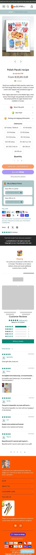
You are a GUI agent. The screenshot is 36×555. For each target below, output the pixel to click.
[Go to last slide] (15, 61)
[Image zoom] (18, 36)
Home (10, 12)
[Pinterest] (15, 525)
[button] (18, 166)
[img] (6, 354)
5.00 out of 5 (23, 320)
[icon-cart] (32, 6)
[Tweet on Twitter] (12, 227)
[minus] (14, 160)
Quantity (18, 156)
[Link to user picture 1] (7, 388)
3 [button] (17, 452)
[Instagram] (20, 525)
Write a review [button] (18, 341)
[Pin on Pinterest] (17, 227)
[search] (8, 6)
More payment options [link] (18, 176)
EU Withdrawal (27, 551)
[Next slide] (21, 61)
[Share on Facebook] (8, 227)
